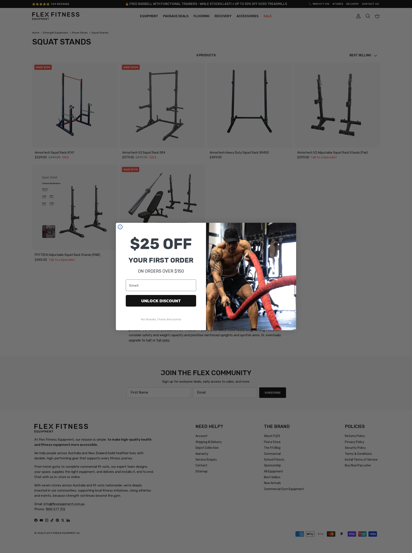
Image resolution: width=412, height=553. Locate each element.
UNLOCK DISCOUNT (161, 301)
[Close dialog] (120, 227)
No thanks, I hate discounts (161, 319)
